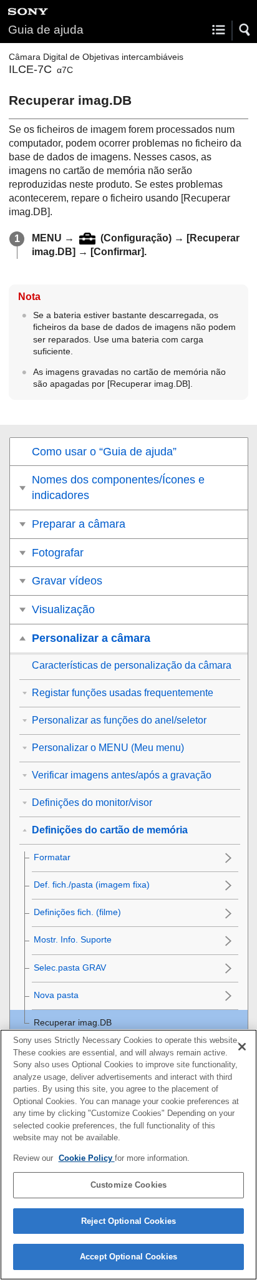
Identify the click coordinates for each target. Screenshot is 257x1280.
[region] (128, 1154)
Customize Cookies (128, 1185)
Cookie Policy (87, 1158)
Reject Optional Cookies (128, 1221)
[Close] (242, 1046)
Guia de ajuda (46, 29)
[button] (245, 30)
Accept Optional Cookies (128, 1256)
